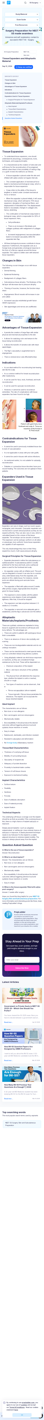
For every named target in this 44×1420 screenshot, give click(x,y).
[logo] (8, 3)
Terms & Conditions (17, 1407)
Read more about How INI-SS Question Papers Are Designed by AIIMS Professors (8, 1060)
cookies (24, 1405)
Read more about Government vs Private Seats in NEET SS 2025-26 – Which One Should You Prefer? (8, 1022)
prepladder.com (28, 1402)
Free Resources (21, 25)
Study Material (21, 14)
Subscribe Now (22, 968)
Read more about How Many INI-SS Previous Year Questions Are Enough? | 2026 (9, 1099)
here (16, 1410)
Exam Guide (21, 20)
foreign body (12, 743)
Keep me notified (25, 67)
